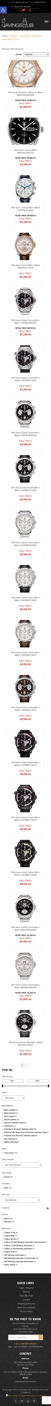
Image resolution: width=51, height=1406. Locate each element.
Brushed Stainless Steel (14, 1123)
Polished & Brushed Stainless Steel (19, 1129)
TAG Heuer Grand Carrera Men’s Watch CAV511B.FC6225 (25, 599)
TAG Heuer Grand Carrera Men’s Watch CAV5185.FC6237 (25, 763)
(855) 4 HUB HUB (22, 2)
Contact (26, 1300)
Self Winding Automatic (14, 1255)
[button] (3, 10)
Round (7, 1177)
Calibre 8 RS (9, 1252)
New (6, 1188)
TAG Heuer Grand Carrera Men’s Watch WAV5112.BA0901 (25, 986)
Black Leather (10, 1110)
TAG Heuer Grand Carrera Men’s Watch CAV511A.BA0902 (25, 434)
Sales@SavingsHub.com (25, 1382)
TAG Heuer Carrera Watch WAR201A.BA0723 (25, 151)
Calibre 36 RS (10, 1239)
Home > (6, 36)
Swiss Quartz (9, 1265)
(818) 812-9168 (40, 2)
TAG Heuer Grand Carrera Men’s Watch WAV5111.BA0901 (25, 928)
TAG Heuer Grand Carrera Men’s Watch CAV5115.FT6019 (25, 379)
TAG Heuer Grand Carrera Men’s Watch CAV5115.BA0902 (25, 321)
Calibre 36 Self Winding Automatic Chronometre (24, 1242)
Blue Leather (9, 1116)
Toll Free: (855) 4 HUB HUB (15, 1372)
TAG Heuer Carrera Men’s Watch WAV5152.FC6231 (25, 266)
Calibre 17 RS (9, 1233)
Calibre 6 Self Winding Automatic (18, 1249)
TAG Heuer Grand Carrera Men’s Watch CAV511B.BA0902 (25, 544)
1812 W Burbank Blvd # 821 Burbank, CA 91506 (25, 1363)
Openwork (8, 1126)
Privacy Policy (26, 1311)
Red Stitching (9, 1139)
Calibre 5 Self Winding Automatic (18, 1245)
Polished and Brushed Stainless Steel (20, 1135)
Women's (8, 1222)
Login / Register (26, 1288)
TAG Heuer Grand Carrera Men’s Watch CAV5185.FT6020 (25, 818)
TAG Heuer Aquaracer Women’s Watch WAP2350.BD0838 (25, 93)
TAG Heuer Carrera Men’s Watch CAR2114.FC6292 (25, 209)
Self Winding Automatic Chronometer (20, 1258)
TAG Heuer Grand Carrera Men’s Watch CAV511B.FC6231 (25, 654)
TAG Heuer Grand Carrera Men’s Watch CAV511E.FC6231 (25, 708)
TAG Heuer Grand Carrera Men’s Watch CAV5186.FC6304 (25, 873)
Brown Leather (10, 1119)
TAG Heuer (9, 1153)
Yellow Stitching (10, 1142)
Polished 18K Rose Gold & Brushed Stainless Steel (25, 1132)
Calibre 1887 (9, 1236)
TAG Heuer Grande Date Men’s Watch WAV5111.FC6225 (25, 1043)
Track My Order (26, 1296)
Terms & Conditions (26, 1307)
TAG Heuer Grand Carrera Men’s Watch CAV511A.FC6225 (25, 489)
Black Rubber (10, 1113)
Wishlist (26, 1292)
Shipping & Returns (26, 1303)
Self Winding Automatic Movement (18, 1261)
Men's (6, 1219)
